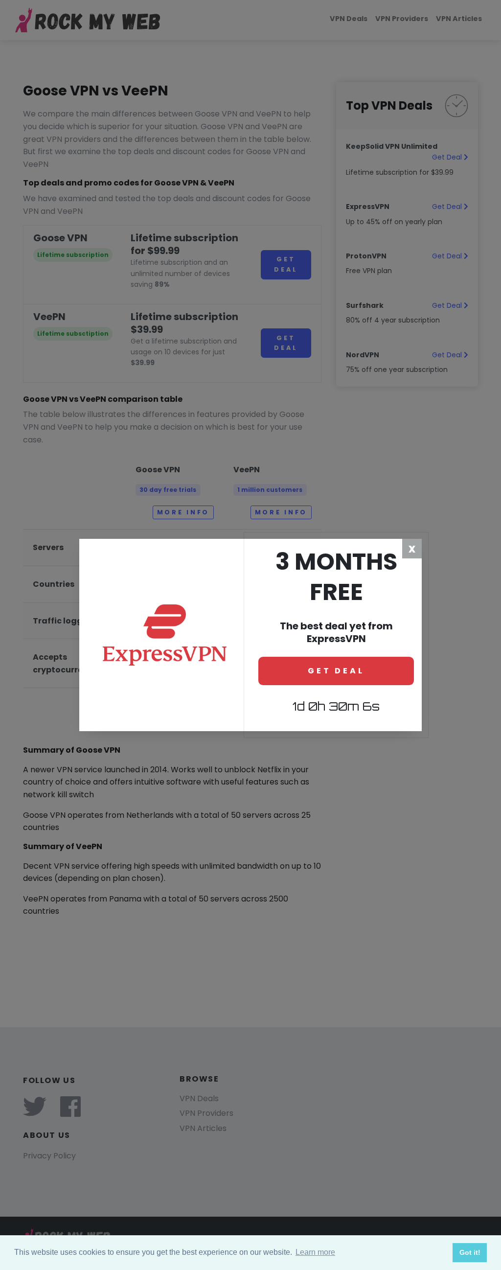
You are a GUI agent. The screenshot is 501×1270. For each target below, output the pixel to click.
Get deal (336, 670)
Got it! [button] (469, 1252)
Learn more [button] (315, 1252)
